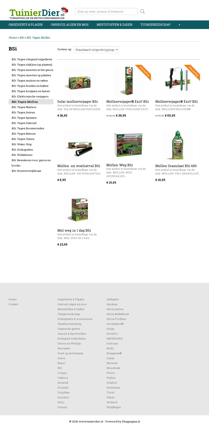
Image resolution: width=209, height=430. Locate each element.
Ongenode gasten (69, 329)
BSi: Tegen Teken (23, 139)
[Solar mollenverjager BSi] (79, 81)
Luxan (110, 358)
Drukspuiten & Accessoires (75, 319)
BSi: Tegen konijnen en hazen (31, 91)
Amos (61, 358)
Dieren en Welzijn (69, 343)
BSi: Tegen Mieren (24, 133)
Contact (13, 304)
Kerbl (110, 348)
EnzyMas (64, 392)
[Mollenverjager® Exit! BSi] (128, 81)
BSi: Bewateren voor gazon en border (31, 162)
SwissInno (113, 387)
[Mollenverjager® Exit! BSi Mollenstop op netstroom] (177, 81)
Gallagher (113, 299)
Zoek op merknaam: (71, 353)
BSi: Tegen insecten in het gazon (32, 70)
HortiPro (112, 333)
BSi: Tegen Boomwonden (28, 128)
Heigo (111, 329)
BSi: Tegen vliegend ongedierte (32, 59)
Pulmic (111, 378)
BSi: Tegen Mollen (38, 37)
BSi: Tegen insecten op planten (31, 75)
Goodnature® (115, 324)
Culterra (63, 378)
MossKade (113, 368)
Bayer (61, 363)
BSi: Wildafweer (22, 155)
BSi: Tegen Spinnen (24, 118)
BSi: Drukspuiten (22, 149)
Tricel (110, 392)
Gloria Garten (115, 309)
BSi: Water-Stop (22, 144)
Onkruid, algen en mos (70, 25)
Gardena (112, 304)
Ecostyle (63, 387)
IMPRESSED (115, 338)
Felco (61, 402)
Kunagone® (114, 353)
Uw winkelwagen (186, 10)
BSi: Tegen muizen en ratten (30, 80)
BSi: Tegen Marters (24, 107)
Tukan (111, 397)
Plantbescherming (69, 324)
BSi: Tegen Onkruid (24, 123)
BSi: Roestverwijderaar (26, 171)
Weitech (112, 402)
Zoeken (142, 11)
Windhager (114, 407)
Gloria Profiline (116, 319)
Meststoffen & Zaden (114, 25)
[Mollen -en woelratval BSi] (79, 145)
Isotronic (112, 343)
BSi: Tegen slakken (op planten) (32, 64)
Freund (62, 407)
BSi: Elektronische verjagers (30, 96)
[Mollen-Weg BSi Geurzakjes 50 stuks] (128, 145)
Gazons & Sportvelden (72, 333)
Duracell (63, 382)
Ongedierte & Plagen (26, 25)
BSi (21, 37)
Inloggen (175, 4)
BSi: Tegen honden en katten (30, 86)
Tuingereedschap (155, 25)
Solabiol (112, 382)
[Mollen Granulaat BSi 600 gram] (177, 145)
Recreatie (64, 348)
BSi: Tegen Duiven (23, 112)
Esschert (63, 397)
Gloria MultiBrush (118, 314)
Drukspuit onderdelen (72, 338)
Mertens (112, 363)
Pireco (111, 373)
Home (13, 37)
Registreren (192, 4)
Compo (62, 373)
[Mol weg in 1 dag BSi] (79, 209)
